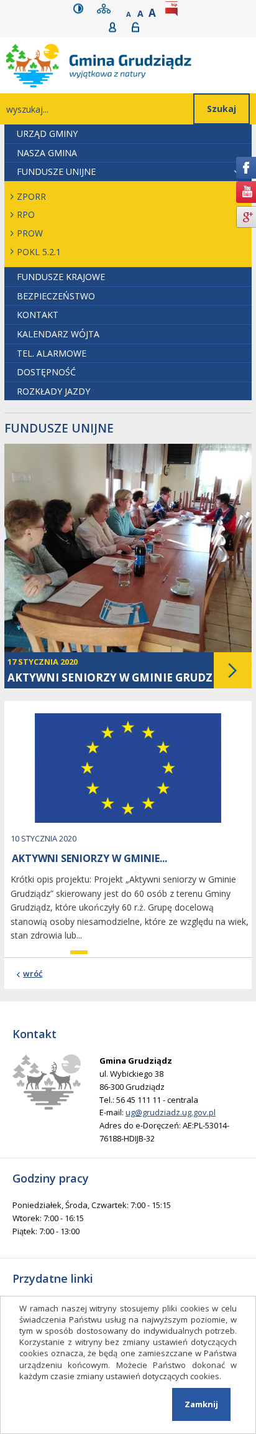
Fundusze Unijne (56, 171)
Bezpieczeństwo (56, 296)
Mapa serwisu (106, 8)
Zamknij (201, 1404)
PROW (30, 233)
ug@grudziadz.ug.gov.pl (171, 1112)
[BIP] (174, 8)
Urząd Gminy (47, 133)
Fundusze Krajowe (61, 277)
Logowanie (139, 27)
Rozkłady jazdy (53, 391)
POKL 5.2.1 (39, 252)
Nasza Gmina (47, 153)
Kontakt (37, 315)
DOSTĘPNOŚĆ (46, 372)
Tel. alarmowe (51, 353)
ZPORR (31, 196)
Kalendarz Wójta (58, 334)
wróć (32, 973)
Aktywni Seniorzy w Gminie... (89, 858)
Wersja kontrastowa (81, 8)
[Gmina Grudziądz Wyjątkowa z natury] (131, 65)
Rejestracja (116, 27)
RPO (26, 214)
